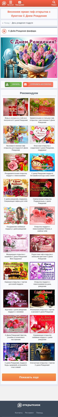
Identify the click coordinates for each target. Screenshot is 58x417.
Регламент (29, 413)
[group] (29, 31)
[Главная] (3, 3)
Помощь (39, 413)
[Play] (4, 31)
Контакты (19, 413)
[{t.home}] (29, 405)
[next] (55, 57)
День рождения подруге (22, 23)
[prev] (3, 57)
